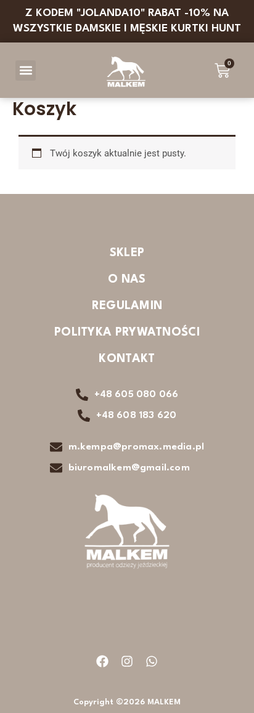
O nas (127, 279)
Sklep (127, 253)
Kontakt (127, 359)
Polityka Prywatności (127, 332)
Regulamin (127, 306)
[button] (25, 70)
